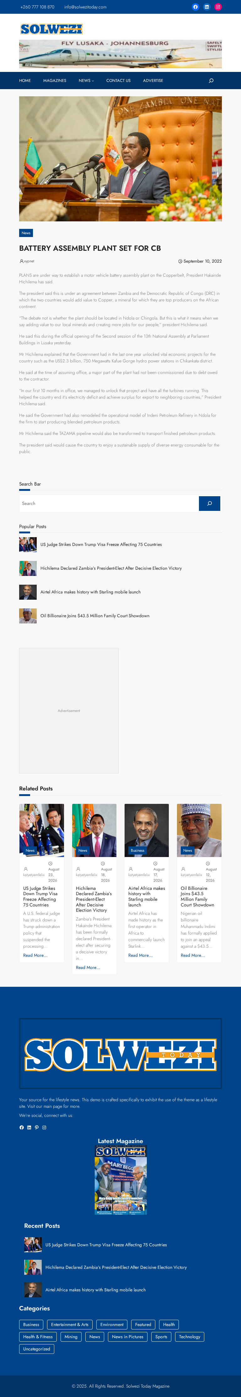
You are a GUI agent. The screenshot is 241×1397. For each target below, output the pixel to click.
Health (169, 1324)
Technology (189, 1337)
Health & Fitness (38, 1337)
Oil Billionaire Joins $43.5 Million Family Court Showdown (94, 615)
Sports (161, 1337)
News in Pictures (127, 1337)
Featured (143, 1324)
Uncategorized (36, 1349)
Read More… (35, 955)
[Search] (209, 503)
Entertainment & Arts (69, 1324)
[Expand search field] (211, 80)
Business (137, 850)
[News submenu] (93, 80)
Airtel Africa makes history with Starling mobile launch (90, 592)
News (26, 233)
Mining (71, 1337)
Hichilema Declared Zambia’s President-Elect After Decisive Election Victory (111, 568)
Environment (111, 1324)
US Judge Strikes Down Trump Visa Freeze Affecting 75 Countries (101, 544)
